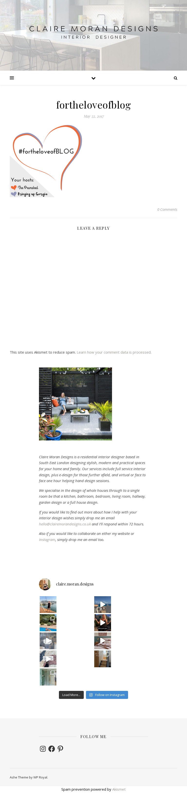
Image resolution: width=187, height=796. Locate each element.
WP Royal (40, 777)
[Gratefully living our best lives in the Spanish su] (48, 604)
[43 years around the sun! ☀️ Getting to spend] (48, 622)
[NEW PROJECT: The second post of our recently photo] (48, 676)
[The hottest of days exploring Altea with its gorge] (102, 604)
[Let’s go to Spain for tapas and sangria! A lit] (102, 622)
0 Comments (167, 209)
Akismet (119, 789)
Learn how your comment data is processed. (114, 352)
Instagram (47, 539)
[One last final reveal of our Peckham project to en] (102, 658)
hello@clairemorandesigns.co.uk (65, 524)
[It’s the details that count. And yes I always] (48, 658)
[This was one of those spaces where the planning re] (48, 640)
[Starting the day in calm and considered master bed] (102, 640)
